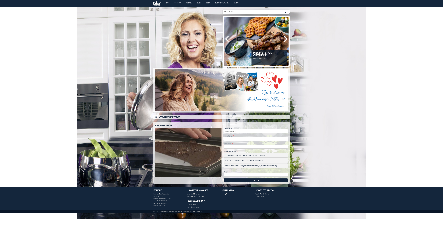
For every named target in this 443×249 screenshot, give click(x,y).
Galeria (236, 3)
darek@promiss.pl (193, 207)
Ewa (167, 3)
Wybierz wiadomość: (231, 151)
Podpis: (227, 172)
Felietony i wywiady (221, 3)
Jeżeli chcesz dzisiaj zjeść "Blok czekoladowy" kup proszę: (244, 160)
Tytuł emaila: (228, 128)
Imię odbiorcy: (229, 136)
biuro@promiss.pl (159, 205)
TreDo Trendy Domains (263, 194)
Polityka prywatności (196, 211)
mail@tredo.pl (260, 196)
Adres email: (228, 144)
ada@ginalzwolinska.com (195, 196)
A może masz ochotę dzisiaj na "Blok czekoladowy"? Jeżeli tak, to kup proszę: (251, 166)
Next (285, 39)
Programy (177, 3)
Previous (227, 39)
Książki (198, 3)
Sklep (208, 3)
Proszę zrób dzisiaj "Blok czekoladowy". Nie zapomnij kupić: (245, 155)
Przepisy (189, 3)
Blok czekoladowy (163, 125)
